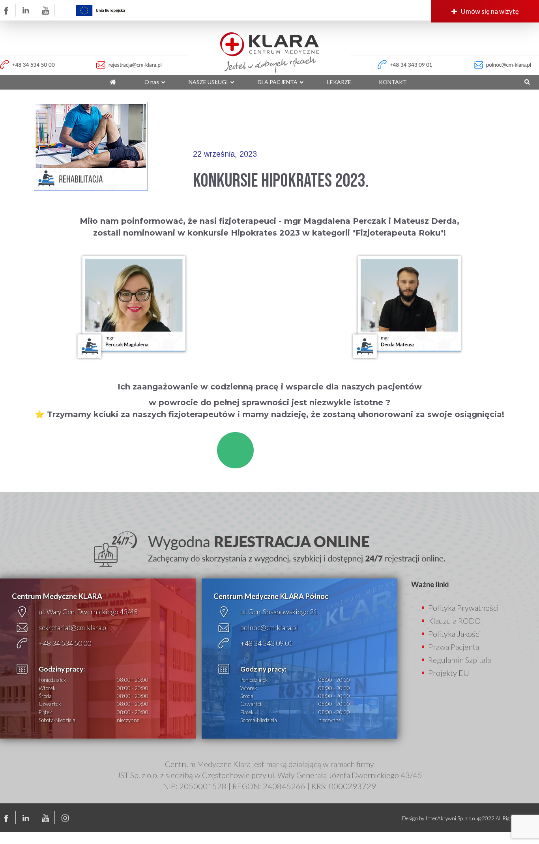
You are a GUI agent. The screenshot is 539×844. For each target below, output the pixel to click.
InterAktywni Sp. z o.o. (450, 818)
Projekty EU (448, 672)
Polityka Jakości (454, 633)
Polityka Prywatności (463, 607)
